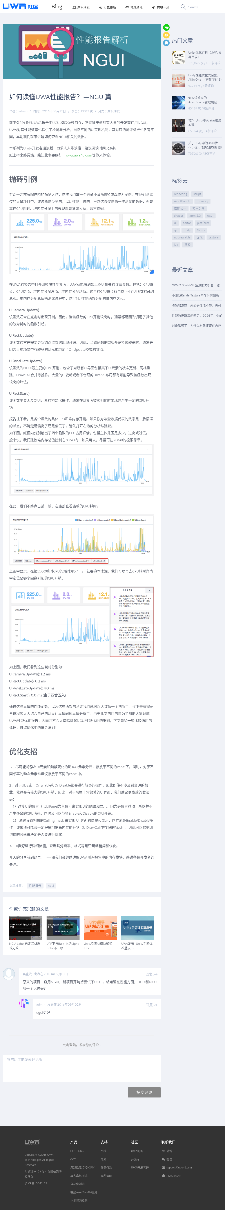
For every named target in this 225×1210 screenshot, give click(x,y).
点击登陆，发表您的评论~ (82, 1045)
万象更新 (110, 7)
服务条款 (106, 1167)
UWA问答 (137, 1151)
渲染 (187, 245)
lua (176, 245)
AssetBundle (182, 201)
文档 (103, 1151)
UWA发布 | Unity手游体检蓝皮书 (136, 946)
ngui (51, 886)
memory (202, 201)
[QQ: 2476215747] (166, 43)
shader (178, 216)
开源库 (135, 1159)
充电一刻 (163, 7)
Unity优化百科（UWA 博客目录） (204, 55)
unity (187, 230)
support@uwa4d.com (179, 1167)
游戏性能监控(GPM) (82, 1167)
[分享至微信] (166, 27)
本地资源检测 (78, 1200)
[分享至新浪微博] (166, 35)
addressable (182, 237)
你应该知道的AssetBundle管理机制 (202, 100)
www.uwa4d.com (78, 155)
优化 (199, 237)
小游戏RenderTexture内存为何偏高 (195, 295)
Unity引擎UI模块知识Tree (98, 946)
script (197, 194)
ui (175, 223)
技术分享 (198, 208)
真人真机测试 (78, 1175)
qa (176, 230)
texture (213, 237)
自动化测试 (77, 1184)
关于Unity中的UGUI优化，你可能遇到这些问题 (205, 145)
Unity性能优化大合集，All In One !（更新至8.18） (205, 77)
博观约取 (136, 7)
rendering (180, 194)
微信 (169, 1159)
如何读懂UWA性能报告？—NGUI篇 (60, 97)
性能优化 (180, 208)
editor (187, 223)
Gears (201, 230)
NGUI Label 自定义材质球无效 (24, 946)
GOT (73, 1159)
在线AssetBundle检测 (83, 1192)
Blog (56, 6)
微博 (169, 1151)
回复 (149, 974)
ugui (210, 216)
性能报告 (35, 886)
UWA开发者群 (140, 1167)
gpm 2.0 (195, 216)
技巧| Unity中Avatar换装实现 (204, 123)
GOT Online (77, 1151)
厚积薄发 (83, 7)
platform (203, 223)
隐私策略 (106, 1175)
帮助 (103, 1159)
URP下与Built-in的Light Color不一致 (63, 946)
